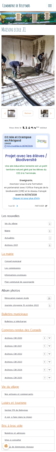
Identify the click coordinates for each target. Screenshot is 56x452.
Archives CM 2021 (13, 346)
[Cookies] (6, 446)
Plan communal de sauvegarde (19, 281)
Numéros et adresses (15, 433)
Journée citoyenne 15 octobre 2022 (27, 305)
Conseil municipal (13, 261)
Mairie (27, 230)
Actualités (27, 238)
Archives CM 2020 (13, 338)
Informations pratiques (15, 275)
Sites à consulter (13, 440)
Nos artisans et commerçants (19, 394)
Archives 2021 (27, 245)
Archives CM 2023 (13, 361)
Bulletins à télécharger (16, 321)
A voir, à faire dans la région (18, 417)
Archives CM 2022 (13, 353)
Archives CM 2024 (13, 369)
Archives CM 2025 (13, 377)
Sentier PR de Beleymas (16, 410)
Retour (28, 113)
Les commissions (13, 268)
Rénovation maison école (27, 298)
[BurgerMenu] (50, 5)
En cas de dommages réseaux (19, 446)
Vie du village (27, 223)
